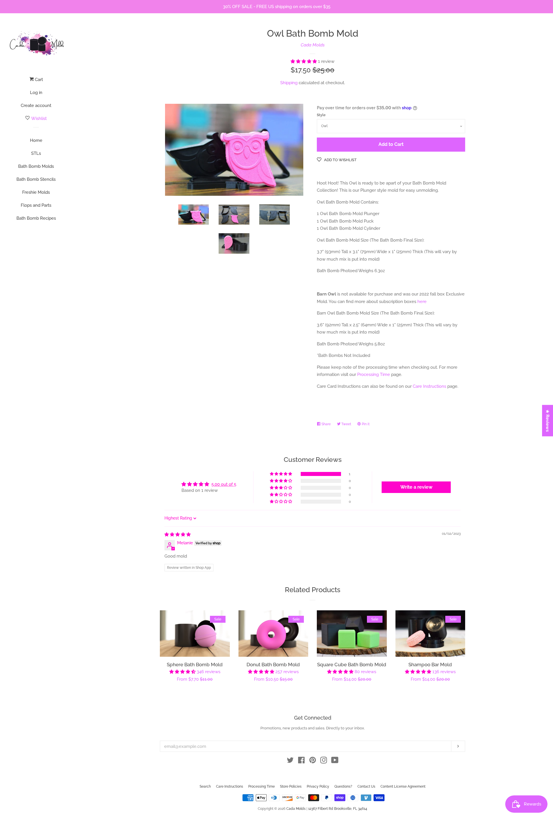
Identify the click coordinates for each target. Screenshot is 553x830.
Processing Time (373, 374)
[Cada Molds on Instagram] (323, 761)
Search (205, 786)
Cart (38, 79)
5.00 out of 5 (223, 484)
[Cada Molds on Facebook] (301, 761)
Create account (36, 105)
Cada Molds (313, 45)
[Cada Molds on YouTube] (334, 761)
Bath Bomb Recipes (36, 218)
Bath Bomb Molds (36, 166)
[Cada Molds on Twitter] (290, 761)
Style (321, 115)
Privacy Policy (318, 786)
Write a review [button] (416, 487)
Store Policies (291, 786)
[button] (304, 61)
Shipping (289, 82)
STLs (36, 153)
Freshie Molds (36, 192)
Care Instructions (429, 386)
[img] (177, 534)
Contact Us (366, 786)
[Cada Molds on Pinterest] (312, 761)
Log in (36, 92)
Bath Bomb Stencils (36, 179)
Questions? (343, 786)
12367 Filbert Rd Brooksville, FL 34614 (337, 809)
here (422, 301)
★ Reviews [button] (547, 420)
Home (36, 140)
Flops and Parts (36, 205)
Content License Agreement (402, 786)
